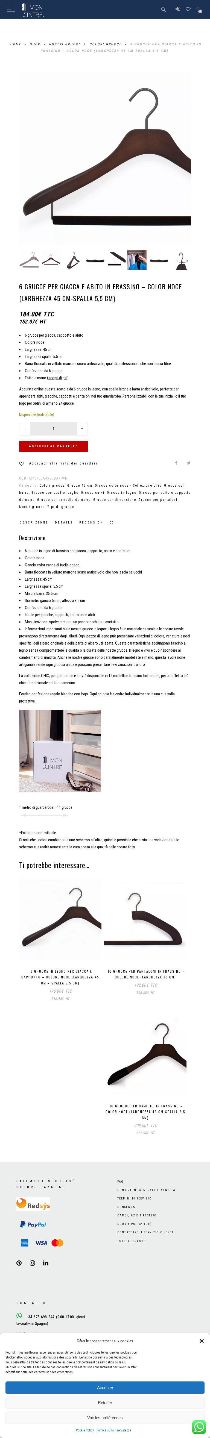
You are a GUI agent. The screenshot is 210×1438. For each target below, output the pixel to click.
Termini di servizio (134, 1198)
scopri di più (57, 377)
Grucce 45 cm (79, 485)
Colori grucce (106, 44)
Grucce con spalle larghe (54, 493)
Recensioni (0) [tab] (96, 522)
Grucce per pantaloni (158, 500)
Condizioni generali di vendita (146, 1190)
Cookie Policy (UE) (134, 1223)
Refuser (105, 1402)
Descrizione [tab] (34, 522)
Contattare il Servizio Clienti (145, 1232)
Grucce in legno (121, 493)
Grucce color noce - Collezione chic (128, 485)
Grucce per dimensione (114, 500)
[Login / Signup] (178, 9)
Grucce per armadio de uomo (64, 500)
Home (16, 44)
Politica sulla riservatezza (114, 1430)
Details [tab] (64, 522)
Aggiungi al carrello (53, 446)
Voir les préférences (105, 1417)
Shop (36, 44)
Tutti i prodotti (132, 1240)
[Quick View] (93, 951)
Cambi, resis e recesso (137, 1215)
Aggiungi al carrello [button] (44, 950)
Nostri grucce (66, 44)
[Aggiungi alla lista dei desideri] (82, 950)
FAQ (120, 1181)
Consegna (126, 1206)
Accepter (105, 1387)
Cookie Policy (85, 1430)
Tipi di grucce (60, 507)
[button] (202, 1341)
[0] (197, 9)
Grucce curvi (92, 493)
